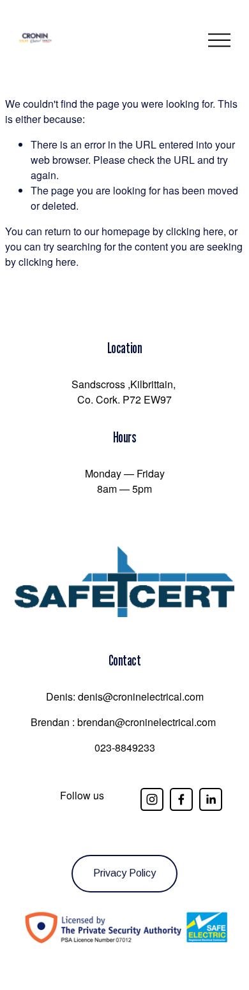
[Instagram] (151, 799)
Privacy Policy (124, 873)
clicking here (194, 231)
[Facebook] (181, 799)
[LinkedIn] (210, 799)
